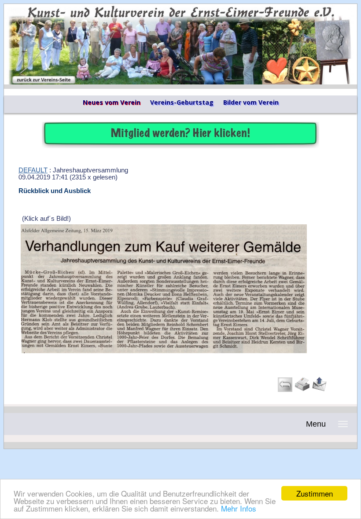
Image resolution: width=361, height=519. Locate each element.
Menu (316, 424)
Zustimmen (314, 493)
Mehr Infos (238, 508)
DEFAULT (33, 170)
